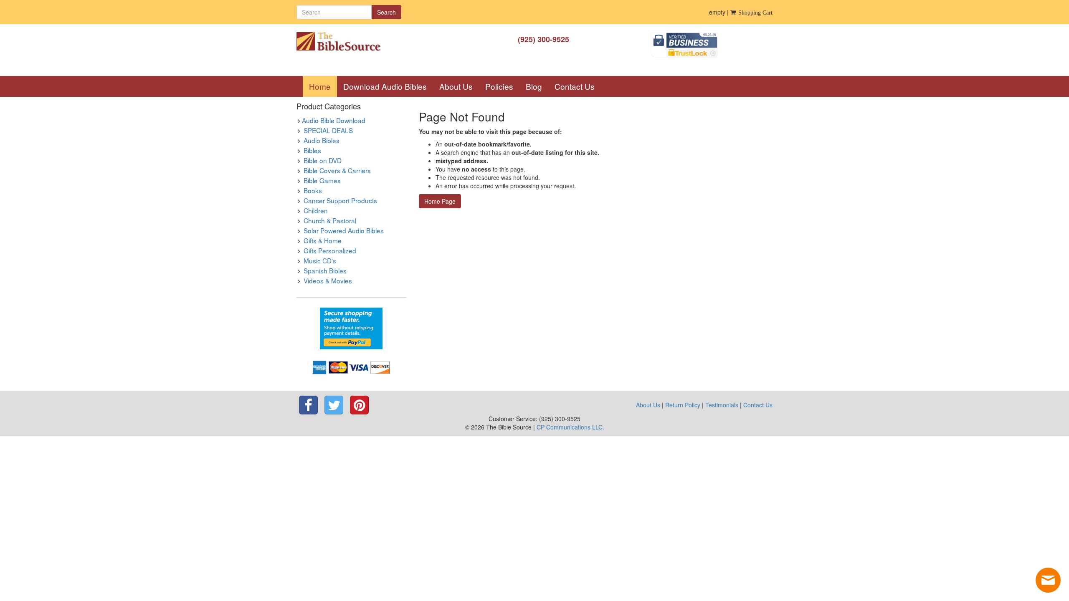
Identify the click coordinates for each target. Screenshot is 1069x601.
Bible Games (322, 180)
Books (313, 190)
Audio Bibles (321, 140)
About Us (456, 86)
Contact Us (575, 86)
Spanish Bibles (325, 270)
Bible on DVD (323, 160)
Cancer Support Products (340, 200)
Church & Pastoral (330, 220)
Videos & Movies (328, 280)
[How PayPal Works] (351, 327)
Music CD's (320, 260)
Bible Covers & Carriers (337, 170)
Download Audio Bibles (385, 86)
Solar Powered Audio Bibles (344, 230)
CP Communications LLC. (570, 427)
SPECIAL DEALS (328, 130)
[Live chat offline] (1048, 580)
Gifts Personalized (330, 250)
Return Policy (682, 405)
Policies (499, 86)
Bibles (312, 150)
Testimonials (721, 405)
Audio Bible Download (333, 120)
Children (316, 210)
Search (386, 12)
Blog (534, 86)
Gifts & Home (323, 240)
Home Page (440, 201)
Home (323, 86)
